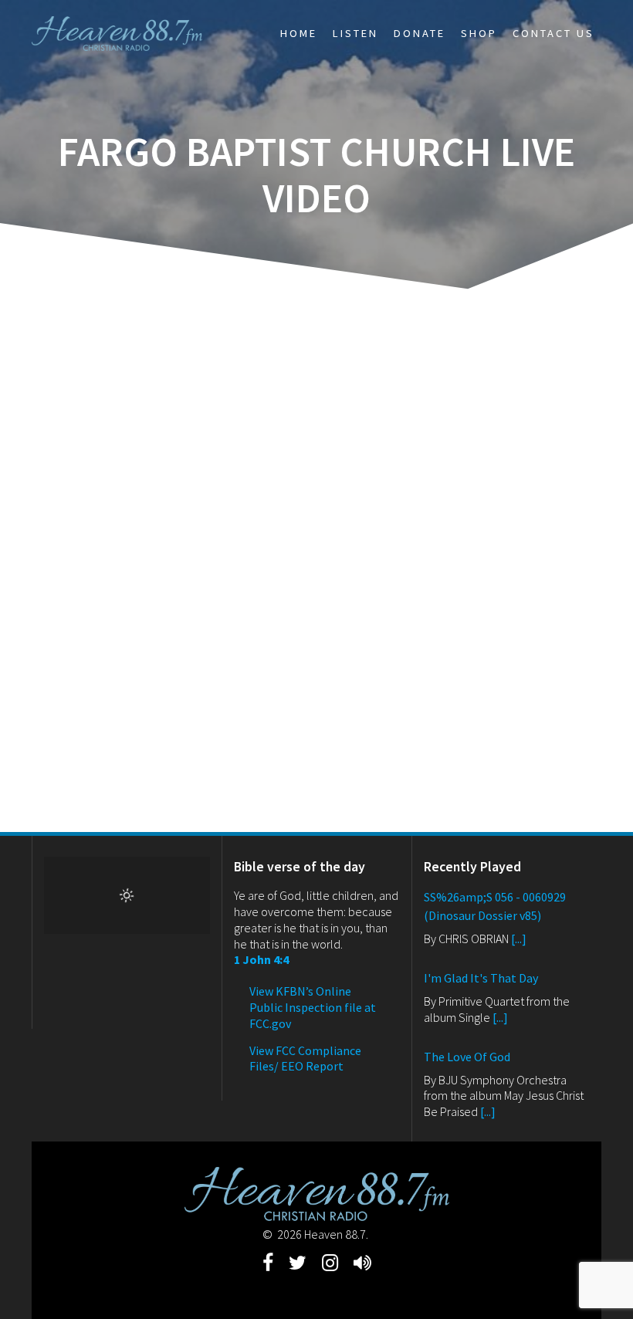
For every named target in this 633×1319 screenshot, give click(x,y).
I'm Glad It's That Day (481, 978)
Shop (479, 33)
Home (298, 33)
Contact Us (553, 33)
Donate (419, 33)
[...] (518, 938)
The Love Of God (467, 1056)
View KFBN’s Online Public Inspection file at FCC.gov (312, 1007)
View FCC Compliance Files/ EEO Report (305, 1058)
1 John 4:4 (261, 959)
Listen (355, 33)
